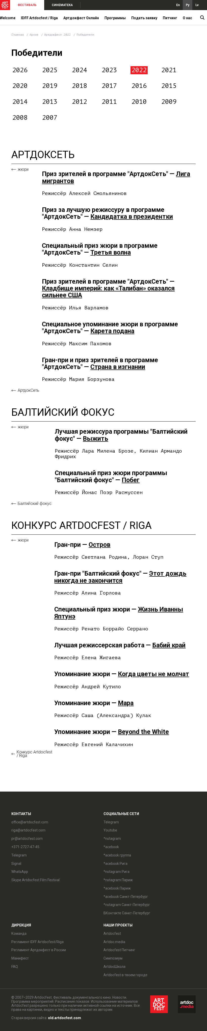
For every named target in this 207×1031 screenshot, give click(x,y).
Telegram (111, 822)
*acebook (111, 847)
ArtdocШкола (114, 967)
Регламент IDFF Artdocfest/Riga (37, 942)
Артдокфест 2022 (58, 34)
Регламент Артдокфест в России (38, 950)
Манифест (20, 958)
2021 (168, 70)
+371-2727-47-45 (25, 847)
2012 (79, 101)
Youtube (110, 830)
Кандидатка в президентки (131, 216)
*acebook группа (117, 855)
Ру (187, 5)
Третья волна (110, 252)
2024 (79, 70)
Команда (19, 933)
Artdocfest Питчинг (119, 950)
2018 (79, 85)
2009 (168, 101)
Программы (115, 18)
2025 (49, 70)
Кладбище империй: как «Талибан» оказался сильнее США (108, 292)
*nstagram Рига (117, 872)
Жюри (23, 169)
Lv (197, 5)
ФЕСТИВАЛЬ (27, 5)
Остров (99, 544)
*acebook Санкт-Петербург (126, 897)
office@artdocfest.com (29, 822)
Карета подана (112, 331)
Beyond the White (143, 731)
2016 (139, 85)
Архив (34, 34)
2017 (109, 85)
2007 (49, 117)
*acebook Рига (115, 864)
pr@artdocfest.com (27, 839)
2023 (109, 70)
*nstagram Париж (118, 880)
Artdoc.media (114, 942)
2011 (109, 101)
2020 (20, 85)
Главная (17, 34)
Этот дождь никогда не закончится (120, 577)
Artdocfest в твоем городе (125, 975)
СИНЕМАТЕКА (62, 5)
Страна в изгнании (117, 367)
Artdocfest (112, 933)
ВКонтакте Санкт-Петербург (127, 913)
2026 (20, 70)
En (178, 5)
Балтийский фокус (34, 503)
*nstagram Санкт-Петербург (127, 905)
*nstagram (112, 839)
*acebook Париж (117, 888)
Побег (131, 480)
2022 (139, 70)
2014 (20, 101)
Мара (126, 703)
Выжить (95, 438)
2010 (139, 101)
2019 (49, 85)
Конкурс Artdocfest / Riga (34, 753)
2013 (49, 101)
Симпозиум (113, 958)
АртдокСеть (28, 390)
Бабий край (169, 645)
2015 (168, 85)
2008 (20, 117)
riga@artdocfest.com (28, 830)
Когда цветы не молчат (153, 674)
